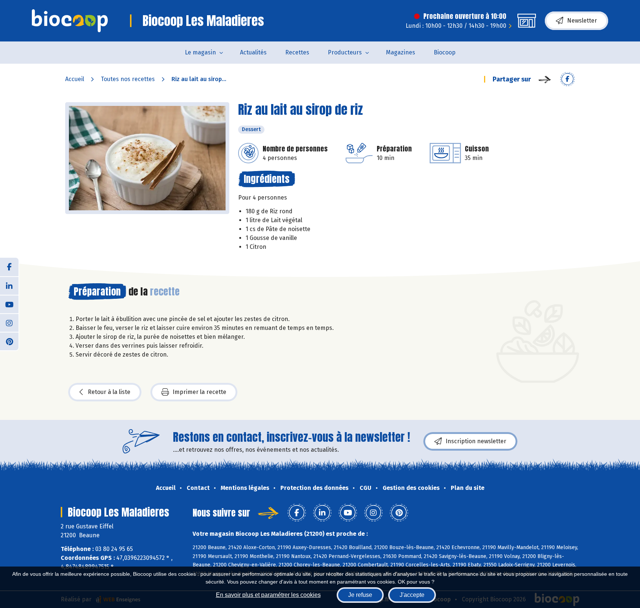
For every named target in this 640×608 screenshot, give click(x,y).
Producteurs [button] (345, 52)
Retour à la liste (109, 391)
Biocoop (445, 52)
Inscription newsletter (476, 441)
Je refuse (360, 595)
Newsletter (582, 20)
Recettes (297, 52)
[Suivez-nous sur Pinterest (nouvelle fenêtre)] (9, 341)
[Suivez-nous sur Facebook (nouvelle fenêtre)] (9, 267)
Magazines (400, 52)
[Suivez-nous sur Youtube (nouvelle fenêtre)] (9, 304)
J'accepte (412, 595)
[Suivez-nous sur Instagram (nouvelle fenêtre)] (9, 322)
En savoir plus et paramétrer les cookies (268, 595)
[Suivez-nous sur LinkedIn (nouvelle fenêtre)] (9, 285)
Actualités (253, 52)
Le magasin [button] (200, 52)
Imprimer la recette (199, 391)
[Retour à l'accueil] (70, 20)
